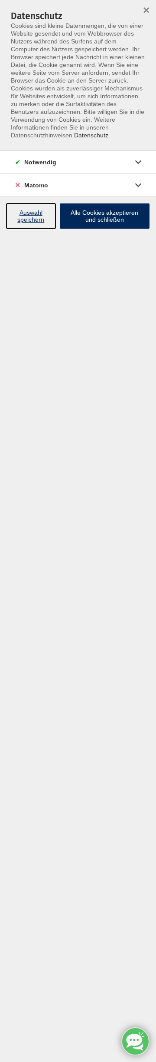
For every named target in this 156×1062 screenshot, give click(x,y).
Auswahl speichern (30, 216)
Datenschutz (91, 135)
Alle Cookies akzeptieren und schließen (104, 216)
